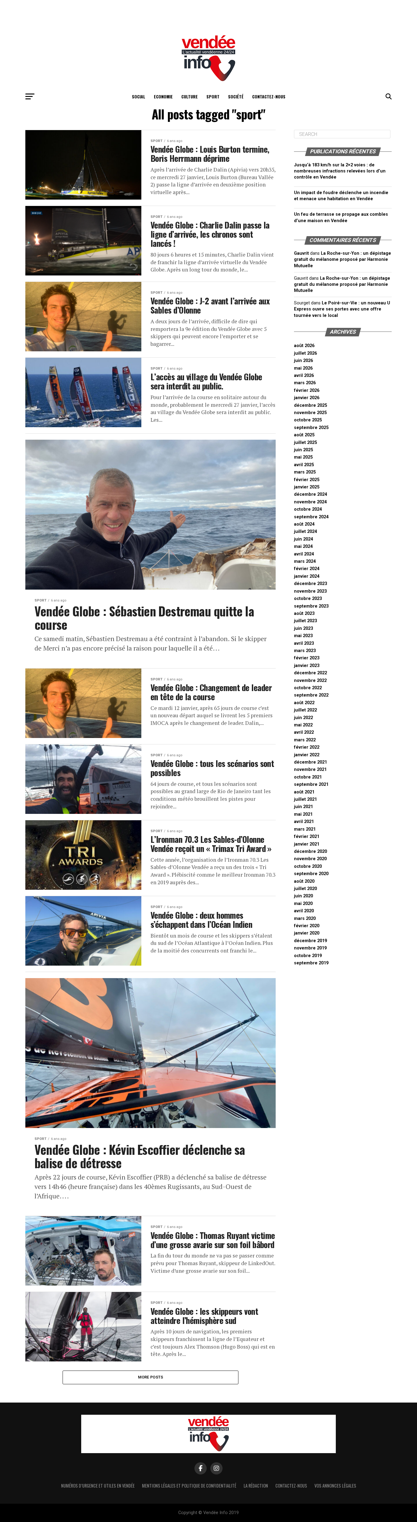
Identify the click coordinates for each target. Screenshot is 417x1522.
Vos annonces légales (335, 1485)
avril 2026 (304, 375)
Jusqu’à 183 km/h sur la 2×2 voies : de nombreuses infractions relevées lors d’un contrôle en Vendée (340, 171)
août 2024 (304, 524)
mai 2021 (303, 814)
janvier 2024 (306, 576)
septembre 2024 (311, 517)
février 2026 (306, 390)
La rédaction (256, 1485)
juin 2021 (303, 806)
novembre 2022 (310, 680)
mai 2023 (303, 635)
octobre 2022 (308, 687)
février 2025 (306, 479)
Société (236, 96)
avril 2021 (304, 821)
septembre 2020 (311, 873)
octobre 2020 (308, 866)
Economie (163, 96)
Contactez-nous (268, 96)
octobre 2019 (308, 955)
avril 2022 (304, 732)
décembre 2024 (310, 494)
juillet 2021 (305, 799)
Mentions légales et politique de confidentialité (189, 1485)
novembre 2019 (310, 948)
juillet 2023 (305, 620)
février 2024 (306, 568)
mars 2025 (305, 472)
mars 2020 (305, 918)
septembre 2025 (311, 427)
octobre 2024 (308, 509)
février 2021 (306, 836)
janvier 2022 (306, 754)
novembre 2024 (310, 502)
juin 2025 (303, 449)
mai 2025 (303, 457)
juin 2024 (303, 539)
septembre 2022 (311, 695)
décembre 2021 (310, 762)
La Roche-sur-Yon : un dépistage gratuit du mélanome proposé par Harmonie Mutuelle (342, 259)
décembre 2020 (310, 851)
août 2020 (304, 881)
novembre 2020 (310, 858)
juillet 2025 (305, 442)
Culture (189, 96)
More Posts (150, 1377)
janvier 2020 (306, 933)
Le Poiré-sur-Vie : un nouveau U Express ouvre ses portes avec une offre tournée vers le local (342, 309)
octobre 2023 (308, 598)
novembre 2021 (310, 769)
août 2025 (304, 435)
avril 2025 (304, 464)
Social (138, 96)
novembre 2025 (310, 412)
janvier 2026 (306, 397)
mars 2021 (305, 829)
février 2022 (306, 747)
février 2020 (306, 925)
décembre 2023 (310, 583)
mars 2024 (305, 561)
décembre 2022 (310, 673)
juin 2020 (303, 896)
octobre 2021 (308, 777)
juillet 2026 (305, 353)
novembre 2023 (310, 591)
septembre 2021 (311, 784)
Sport (212, 96)
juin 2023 (303, 628)
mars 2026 (305, 382)
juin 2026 (303, 360)
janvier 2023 (306, 665)
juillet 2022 (305, 710)
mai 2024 (303, 546)
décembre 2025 (310, 405)
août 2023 (304, 613)
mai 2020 (303, 903)
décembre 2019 (310, 940)
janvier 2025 (306, 487)
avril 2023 (304, 643)
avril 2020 (304, 911)
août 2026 (304, 345)
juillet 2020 (305, 888)
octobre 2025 (308, 420)
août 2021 (304, 792)
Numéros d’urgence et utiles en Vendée (98, 1485)
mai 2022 (303, 725)
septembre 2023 (311, 606)
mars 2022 (305, 740)
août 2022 (304, 702)
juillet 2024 (305, 531)
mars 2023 (305, 650)
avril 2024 (304, 554)
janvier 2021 (306, 844)
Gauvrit (301, 253)
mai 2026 (303, 368)
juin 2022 (303, 717)
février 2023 (306, 658)
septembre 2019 (311, 963)
